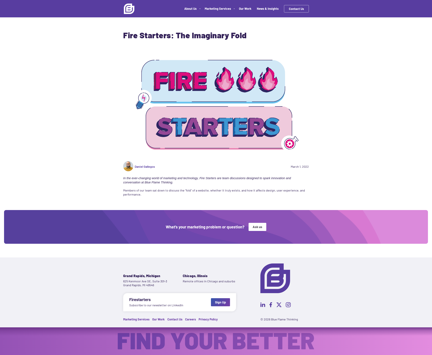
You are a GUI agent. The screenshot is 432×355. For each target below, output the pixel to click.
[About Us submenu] (200, 9)
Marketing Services (218, 8)
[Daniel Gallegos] (128, 166)
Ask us (257, 227)
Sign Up (220, 302)
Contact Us (296, 9)
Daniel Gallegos (145, 166)
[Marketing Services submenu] (234, 9)
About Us (190, 8)
